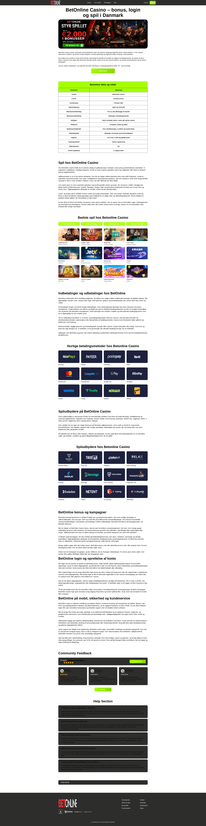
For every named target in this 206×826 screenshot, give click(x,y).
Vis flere (103, 689)
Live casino (90, 224)
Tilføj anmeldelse (138, 661)
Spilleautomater (135, 224)
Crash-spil (113, 224)
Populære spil (68, 224)
